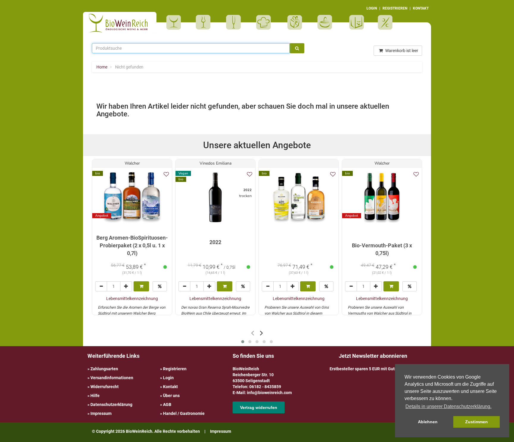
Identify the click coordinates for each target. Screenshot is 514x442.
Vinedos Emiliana (215, 163)
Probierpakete (326, 22)
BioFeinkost (265, 22)
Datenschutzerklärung (111, 404)
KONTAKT (421, 8)
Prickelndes (235, 22)
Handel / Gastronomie (184, 413)
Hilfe (95, 395)
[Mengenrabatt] (160, 286)
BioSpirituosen (204, 22)
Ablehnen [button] (428, 421)
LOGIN (371, 8)
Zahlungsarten (104, 368)
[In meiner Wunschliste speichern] (166, 174)
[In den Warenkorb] (141, 286)
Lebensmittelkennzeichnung (132, 298)
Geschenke (295, 22)
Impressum (101, 413)
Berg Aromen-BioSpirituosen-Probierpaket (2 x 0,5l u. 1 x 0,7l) (132, 245)
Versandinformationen (111, 377)
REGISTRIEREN (395, 8)
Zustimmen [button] (476, 421)
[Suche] (297, 48)
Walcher (132, 163)
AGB (167, 404)
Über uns (171, 395)
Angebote (386, 22)
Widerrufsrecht (104, 386)
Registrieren (175, 368)
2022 (215, 242)
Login (168, 377)
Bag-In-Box (355, 25)
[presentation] (253, 333)
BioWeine (175, 22)
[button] (242, 342)
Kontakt (170, 386)
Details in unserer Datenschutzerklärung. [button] (448, 406)
